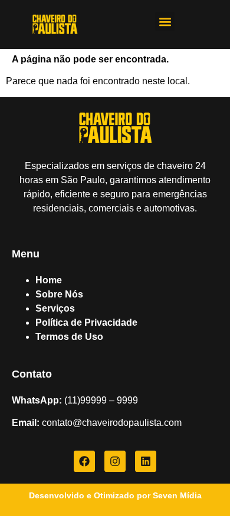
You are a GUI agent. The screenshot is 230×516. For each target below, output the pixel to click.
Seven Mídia (177, 495)
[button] (165, 21)
